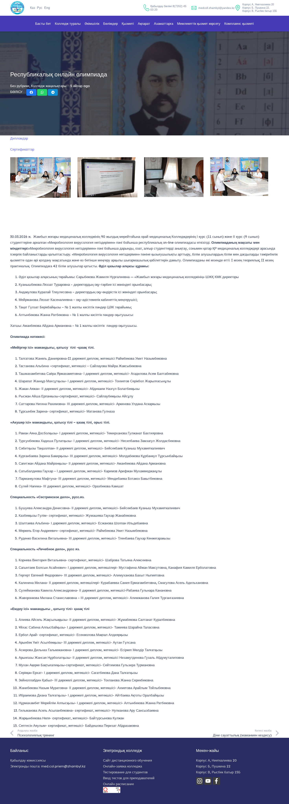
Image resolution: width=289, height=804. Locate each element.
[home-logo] (17, 8)
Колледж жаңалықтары (48, 86)
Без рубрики (19, 86)
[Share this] (31, 92)
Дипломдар (19, 138)
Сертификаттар (22, 149)
